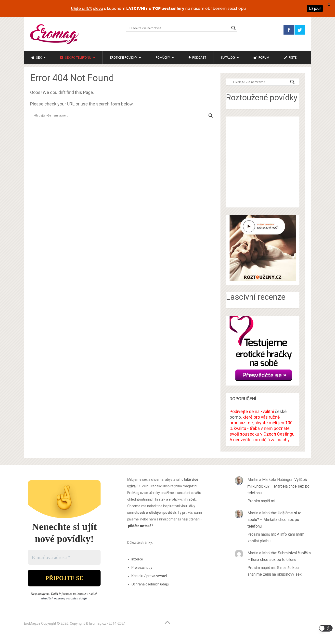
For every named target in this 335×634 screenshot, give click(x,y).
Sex (38, 57)
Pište (292, 57)
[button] (326, 628)
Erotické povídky (123, 57)
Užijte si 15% (81, 8)
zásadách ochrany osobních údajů (64, 598)
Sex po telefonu (77, 57)
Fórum (263, 57)
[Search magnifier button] (233, 28)
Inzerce (137, 559)
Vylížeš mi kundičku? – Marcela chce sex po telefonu (278, 486)
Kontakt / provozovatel (149, 576)
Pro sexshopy (141, 567)
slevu (98, 8)
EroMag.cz (32, 623)
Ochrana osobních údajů (150, 584)
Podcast (199, 57)
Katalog (228, 57)
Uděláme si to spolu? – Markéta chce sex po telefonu (274, 520)
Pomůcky (163, 57)
